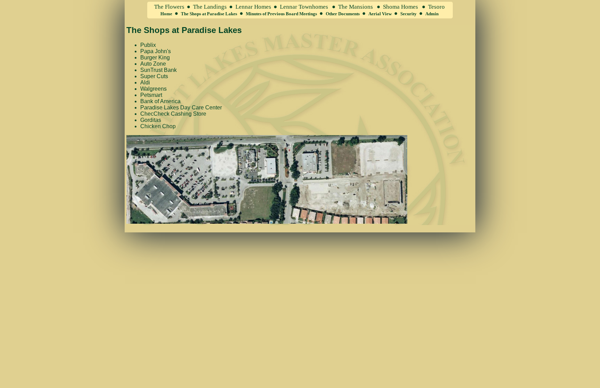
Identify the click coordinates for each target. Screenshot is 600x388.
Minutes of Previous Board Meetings (281, 13)
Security (408, 13)
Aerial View (380, 13)
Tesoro (436, 6)
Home (166, 13)
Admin (432, 13)
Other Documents (343, 13)
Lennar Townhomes (304, 6)
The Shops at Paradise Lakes (209, 13)
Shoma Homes (400, 6)
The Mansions (355, 6)
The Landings (210, 6)
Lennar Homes (253, 6)
